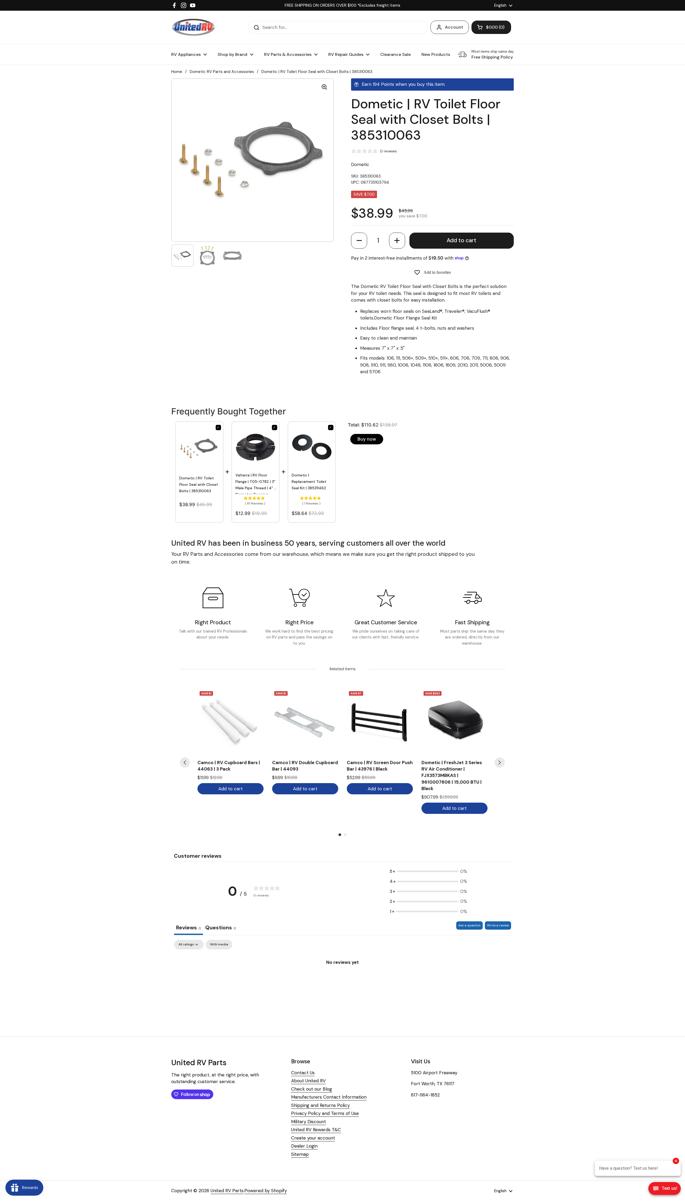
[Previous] (185, 762)
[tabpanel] (342, 980)
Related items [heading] (343, 669)
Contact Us (303, 1073)
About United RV (308, 1081)
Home (176, 71)
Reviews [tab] (188, 927)
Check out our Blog (311, 1089)
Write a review (498, 925)
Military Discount (308, 1122)
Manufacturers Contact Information (329, 1097)
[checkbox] (219, 944)
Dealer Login (304, 1146)
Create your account (313, 1138)
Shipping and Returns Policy (320, 1105)
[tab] (220, 928)
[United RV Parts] (193, 27)
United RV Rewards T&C (316, 1130)
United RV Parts (227, 1191)
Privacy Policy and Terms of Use (325, 1113)
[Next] (499, 762)
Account (454, 27)
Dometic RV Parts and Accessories (222, 71)
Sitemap (300, 1154)
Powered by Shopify (265, 1191)
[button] (359, 241)
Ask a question (469, 925)
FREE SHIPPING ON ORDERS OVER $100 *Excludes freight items (342, 5)
